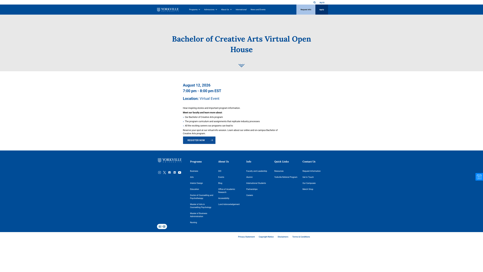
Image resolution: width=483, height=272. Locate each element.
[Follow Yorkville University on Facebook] (169, 172)
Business (194, 171)
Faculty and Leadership (256, 171)
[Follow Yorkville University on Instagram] (159, 172)
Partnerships (251, 189)
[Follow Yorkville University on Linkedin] (174, 172)
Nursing (193, 222)
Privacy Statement (246, 237)
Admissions (209, 9)
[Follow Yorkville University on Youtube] (179, 172)
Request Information (312, 171)
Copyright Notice (266, 237)
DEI (219, 171)
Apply (321, 10)
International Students (256, 183)
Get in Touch (308, 177)
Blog (220, 183)
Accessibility (223, 198)
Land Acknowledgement (229, 204)
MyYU (322, 3)
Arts (192, 177)
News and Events (258, 9)
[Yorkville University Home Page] (167, 9)
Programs (193, 9)
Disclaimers (283, 237)
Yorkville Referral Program (285, 177)
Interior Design (196, 183)
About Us (225, 9)
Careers (249, 195)
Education (194, 189)
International (241, 9)
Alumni (249, 177)
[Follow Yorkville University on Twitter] (164, 172)
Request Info (306, 10)
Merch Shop (308, 189)
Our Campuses (309, 183)
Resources (279, 171)
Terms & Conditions (301, 237)
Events (221, 177)
